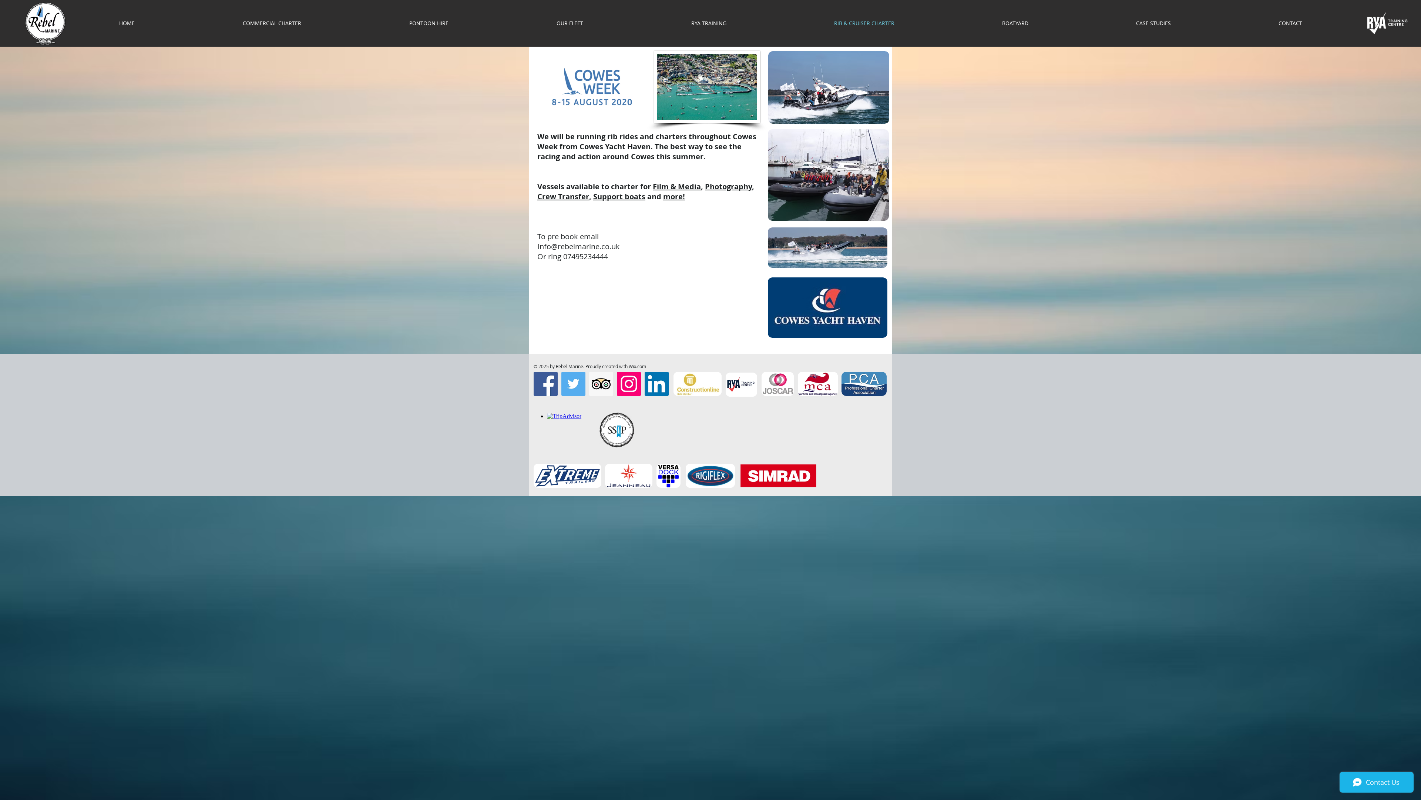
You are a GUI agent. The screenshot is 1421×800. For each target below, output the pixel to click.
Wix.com (637, 366)
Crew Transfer (563, 196)
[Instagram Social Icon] (629, 384)
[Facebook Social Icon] (546, 384)
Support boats (619, 196)
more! (674, 196)
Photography (728, 186)
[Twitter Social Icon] (573, 384)
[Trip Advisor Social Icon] (601, 384)
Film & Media (677, 186)
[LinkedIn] (657, 384)
